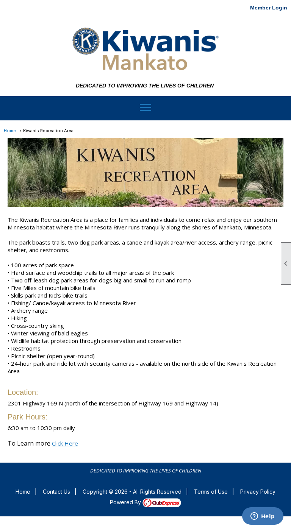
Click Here (65, 443)
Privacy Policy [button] (257, 491)
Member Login (268, 8)
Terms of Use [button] (211, 491)
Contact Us (56, 491)
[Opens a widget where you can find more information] (262, 516)
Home (10, 130)
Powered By (126, 502)
